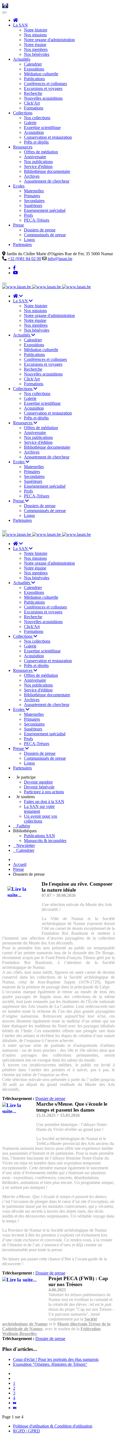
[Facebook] (14, 268)
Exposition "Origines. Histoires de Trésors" (50, 1364)
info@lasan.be (60, 258)
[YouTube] (15, 272)
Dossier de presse (50, 1098)
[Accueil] (15, 20)
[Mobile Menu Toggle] (4, 12)
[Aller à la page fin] (14, 1407)
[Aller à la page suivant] (14, 1402)
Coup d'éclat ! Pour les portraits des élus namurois (55, 1359)
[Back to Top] (5, 6)
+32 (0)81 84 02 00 (24, 258)
